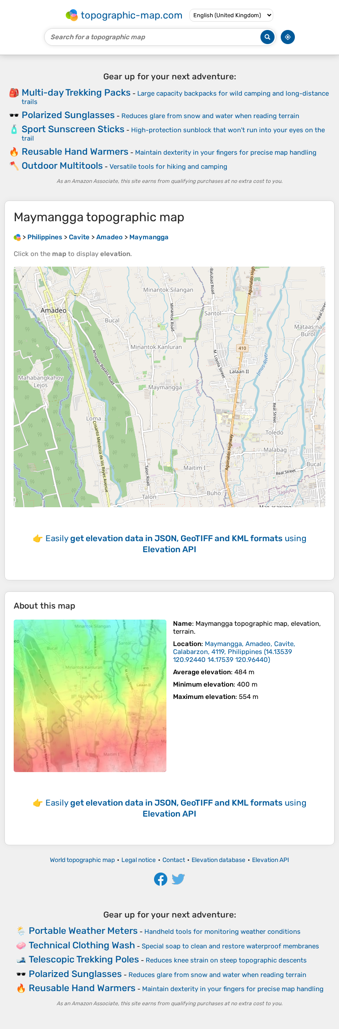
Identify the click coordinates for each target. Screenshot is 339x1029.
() (234, 652)
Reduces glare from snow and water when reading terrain (210, 116)
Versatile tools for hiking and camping (168, 167)
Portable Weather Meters (83, 930)
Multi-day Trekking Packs (76, 92)
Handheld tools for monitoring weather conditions (222, 932)
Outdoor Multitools (62, 165)
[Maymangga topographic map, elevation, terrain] (90, 696)
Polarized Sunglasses (68, 114)
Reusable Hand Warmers (75, 151)
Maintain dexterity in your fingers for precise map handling (225, 152)
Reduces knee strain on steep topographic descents (226, 960)
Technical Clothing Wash (82, 945)
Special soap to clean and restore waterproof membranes (230, 946)
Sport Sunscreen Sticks (73, 128)
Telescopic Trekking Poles (84, 959)
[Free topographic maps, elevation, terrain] (17, 237)
